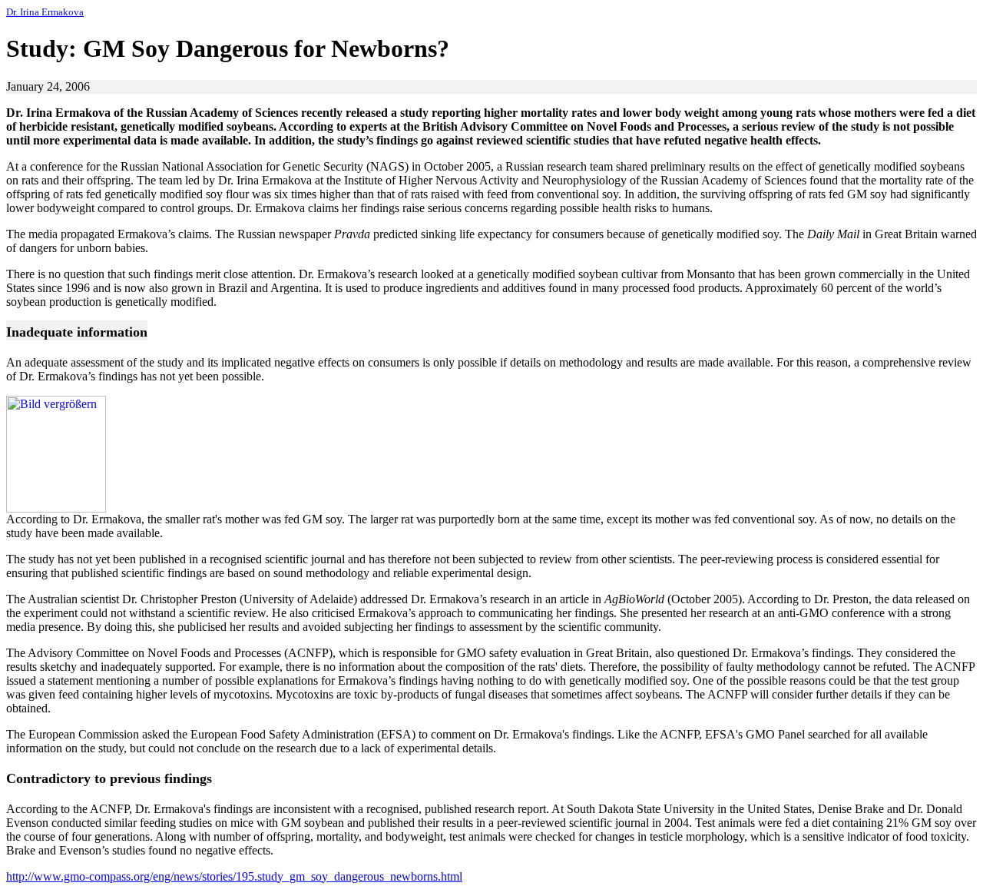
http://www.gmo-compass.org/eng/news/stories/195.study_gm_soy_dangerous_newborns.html (234, 876)
